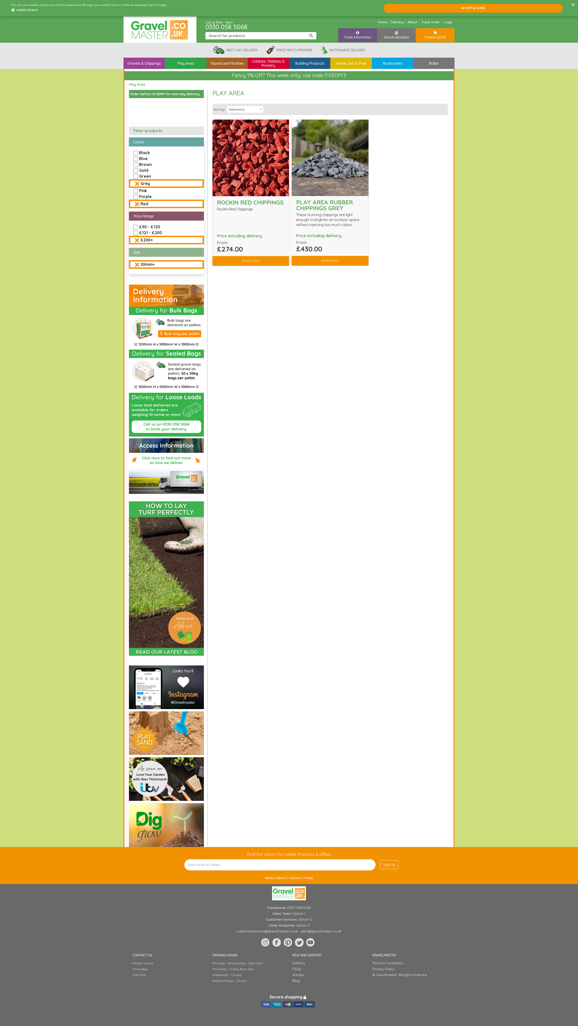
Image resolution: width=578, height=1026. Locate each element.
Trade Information (357, 37)
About (412, 22)
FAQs (296, 969)
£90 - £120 (149, 226)
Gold (143, 170)
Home (382, 22)
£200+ (146, 240)
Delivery (397, 22)
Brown (145, 164)
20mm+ (147, 264)
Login (448, 22)
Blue (143, 158)
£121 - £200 (150, 232)
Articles (298, 975)
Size (136, 252)
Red (144, 203)
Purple (145, 196)
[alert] (289, 8)
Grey (145, 183)
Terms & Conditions (387, 963)
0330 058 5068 (226, 27)
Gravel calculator (396, 37)
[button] (89, 10)
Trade (308, 878)
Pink (143, 190)
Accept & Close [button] (473, 8)
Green (145, 176)
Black (144, 152)
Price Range (143, 216)
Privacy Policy (383, 969)
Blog (296, 981)
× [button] (573, 5)
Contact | (296, 878)
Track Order (430, 22)
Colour (138, 142)
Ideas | (270, 878)
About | (282, 878)
